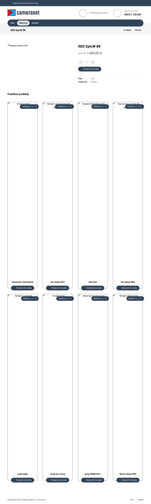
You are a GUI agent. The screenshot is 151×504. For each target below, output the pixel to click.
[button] (66, 82)
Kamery (94, 82)
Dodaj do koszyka (91, 69)
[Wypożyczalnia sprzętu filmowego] (24, 12)
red (92, 79)
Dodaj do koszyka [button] (24, 288)
